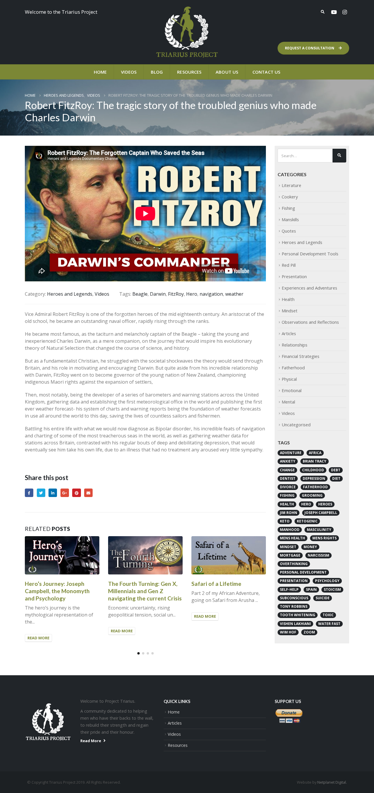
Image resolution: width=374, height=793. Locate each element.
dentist (287, 478)
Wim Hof (288, 632)
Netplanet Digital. (332, 782)
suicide (323, 597)
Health (288, 299)
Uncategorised (296, 424)
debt (335, 470)
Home (100, 72)
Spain (311, 589)
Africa (315, 452)
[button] (138, 653)
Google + (64, 493)
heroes (325, 504)
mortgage (290, 555)
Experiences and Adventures (309, 288)
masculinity (319, 529)
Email (88, 493)
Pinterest (76, 493)
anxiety (287, 461)
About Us (227, 72)
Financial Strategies (300, 356)
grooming (312, 495)
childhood (313, 470)
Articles (289, 333)
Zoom (309, 632)
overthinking (294, 563)
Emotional (292, 390)
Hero (191, 294)
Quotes (289, 231)
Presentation (294, 276)
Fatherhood (293, 367)
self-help (289, 589)
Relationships (294, 345)
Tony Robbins (293, 606)
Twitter (41, 493)
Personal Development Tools (310, 254)
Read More (38, 637)
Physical (289, 379)
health (287, 504)
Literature (291, 185)
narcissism (318, 555)
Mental (288, 402)
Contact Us (266, 72)
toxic (328, 614)
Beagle (140, 294)
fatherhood (315, 486)
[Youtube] (334, 12)
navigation (211, 294)
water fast (329, 623)
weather (234, 294)
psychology (327, 580)
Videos (128, 72)
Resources (189, 72)
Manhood (289, 529)
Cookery (290, 197)
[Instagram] (344, 12)
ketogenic (307, 521)
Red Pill (289, 265)
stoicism (332, 589)
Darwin (158, 294)
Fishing (288, 208)
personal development (303, 572)
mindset (288, 546)
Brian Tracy (314, 461)
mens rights (324, 538)
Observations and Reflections (310, 322)
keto (285, 521)
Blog (157, 72)
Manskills (290, 219)
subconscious (294, 597)
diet (336, 478)
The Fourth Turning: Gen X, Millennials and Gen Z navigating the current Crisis (145, 591)
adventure (291, 452)
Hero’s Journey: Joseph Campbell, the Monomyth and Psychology (57, 591)
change (287, 470)
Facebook (29, 493)
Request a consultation (310, 48)
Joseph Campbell (320, 512)
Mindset (289, 311)
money (310, 546)
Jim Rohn (288, 512)
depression (314, 478)
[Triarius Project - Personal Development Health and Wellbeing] (187, 32)
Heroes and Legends (69, 294)
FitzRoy (176, 294)
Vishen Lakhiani (295, 623)
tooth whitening (297, 614)
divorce (288, 486)
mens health (292, 538)
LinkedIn (53, 493)
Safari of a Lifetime (216, 583)
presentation (294, 580)
